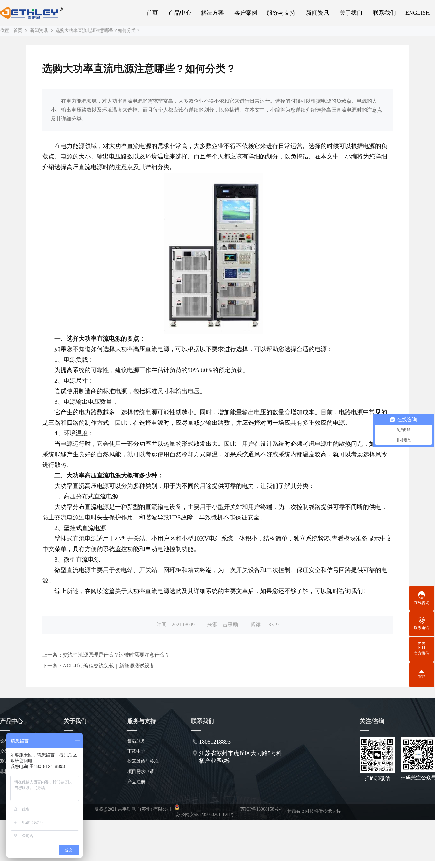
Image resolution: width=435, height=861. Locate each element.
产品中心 (179, 13)
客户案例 (245, 13)
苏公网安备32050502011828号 (205, 814)
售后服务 (136, 741)
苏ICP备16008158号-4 (261, 809)
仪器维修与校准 (143, 761)
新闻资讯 (317, 13)
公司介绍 (73, 741)
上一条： (106, 655)
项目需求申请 (140, 771)
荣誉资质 (73, 761)
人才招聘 (73, 771)
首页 (152, 13)
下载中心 (136, 751)
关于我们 (350, 13)
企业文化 (73, 751)
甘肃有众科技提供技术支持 (314, 811)
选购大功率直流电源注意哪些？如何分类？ (97, 30)
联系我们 (384, 13)
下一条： (98, 665)
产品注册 (136, 781)
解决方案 (212, 13)
